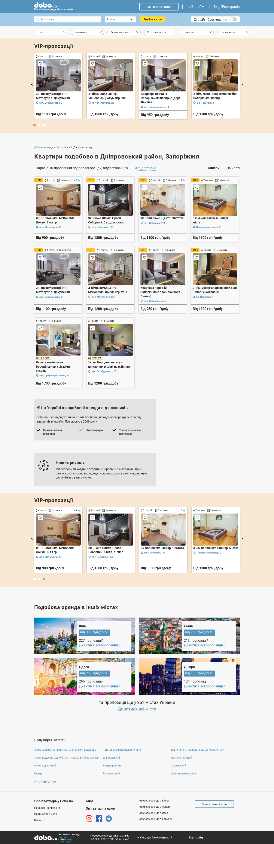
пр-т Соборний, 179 (154, 223)
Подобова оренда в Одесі (152, 813)
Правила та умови (45, 814)
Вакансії (39, 820)
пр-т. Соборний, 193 (102, 227)
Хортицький (178, 765)
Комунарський (112, 765)
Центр (38, 773)
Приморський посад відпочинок (122, 749)
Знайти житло (153, 19)
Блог (89, 801)
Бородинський (112, 773)
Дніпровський (111, 757)
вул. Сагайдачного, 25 (104, 371)
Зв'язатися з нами (100, 808)
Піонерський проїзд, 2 (208, 227)
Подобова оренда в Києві (153, 800)
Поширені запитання (47, 807)
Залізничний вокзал (183, 773)
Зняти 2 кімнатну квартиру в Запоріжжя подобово (65, 749)
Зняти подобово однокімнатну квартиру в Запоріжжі (66, 757)
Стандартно (143, 168)
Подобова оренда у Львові (153, 806)
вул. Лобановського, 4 (156, 107)
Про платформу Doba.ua (53, 801)
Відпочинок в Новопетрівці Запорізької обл (197, 749)
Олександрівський (45, 765)
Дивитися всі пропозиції (98, 645)
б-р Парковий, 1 (205, 102)
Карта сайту (196, 837)
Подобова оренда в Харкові (154, 819)
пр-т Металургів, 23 (103, 102)
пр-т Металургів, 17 (50, 227)
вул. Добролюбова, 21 (51, 102)
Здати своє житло (158, 7)
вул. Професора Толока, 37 (54, 375)
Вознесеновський (181, 757)
